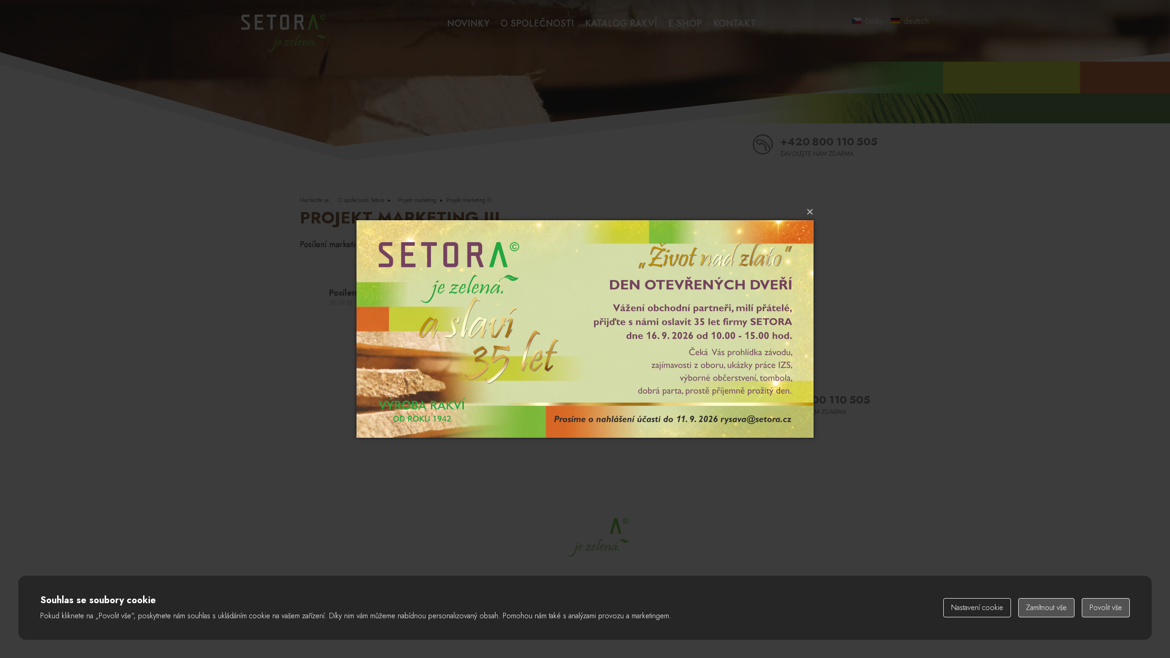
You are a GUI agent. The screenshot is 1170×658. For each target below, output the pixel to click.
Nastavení (977, 607)
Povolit (1106, 607)
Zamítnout (1046, 607)
